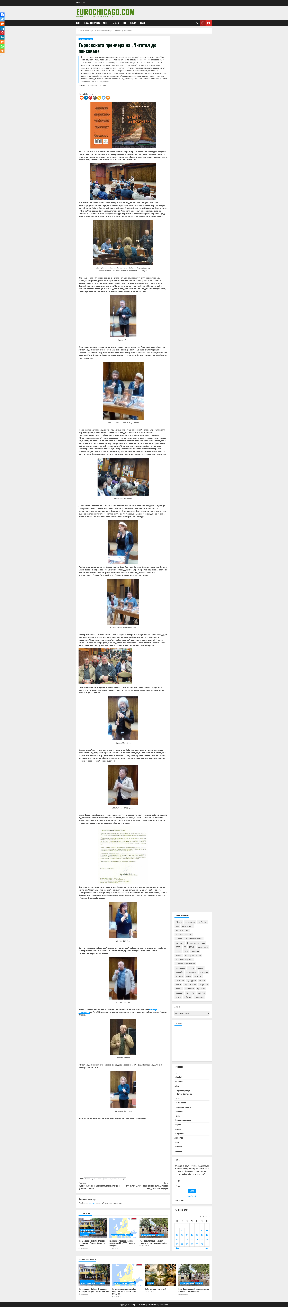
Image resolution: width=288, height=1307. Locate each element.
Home (78, 23)
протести (190, 993)
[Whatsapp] (2, 46)
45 (175, 1072)
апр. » (207, 1248)
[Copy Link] (99, 98)
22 (192, 1239)
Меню (105, 23)
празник (201, 988)
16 (197, 1235)
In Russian (178, 1081)
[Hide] (1, 55)
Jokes (176, 1086)
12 (177, 1235)
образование (190, 984)
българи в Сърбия (193, 955)
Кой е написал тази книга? (160, 1275)
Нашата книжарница (92, 23)
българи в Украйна (184, 959)
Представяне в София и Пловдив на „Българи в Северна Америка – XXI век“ (93, 1228)
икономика (191, 972)
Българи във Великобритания (189, 938)
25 (207, 1239)
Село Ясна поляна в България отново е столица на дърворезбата (154, 1228)
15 (192, 1235)
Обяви (176, 1142)
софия (178, 997)
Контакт (133, 23)
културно (191, 980)
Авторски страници (85, 39)
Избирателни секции (182, 1120)
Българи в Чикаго (183, 934)
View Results (192, 1196)
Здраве (177, 1115)
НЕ (179, 1186)
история (179, 976)
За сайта (115, 23)
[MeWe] (2, 37)
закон (191, 968)
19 (177, 1239)
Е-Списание (84, 1235)
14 (187, 1235)
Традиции (160, 1235)
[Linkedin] (86, 98)
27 (182, 1244)
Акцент (177, 1098)
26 (177, 1244)
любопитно (178, 1137)
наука (178, 984)
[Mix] (2, 42)
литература (178, 1133)
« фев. (177, 1248)
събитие (187, 997)
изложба (179, 972)
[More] (108, 98)
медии (202, 980)
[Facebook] (2, 14)
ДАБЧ (178, 947)
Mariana (83, 85)
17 (202, 1235)
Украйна (195, 951)
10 (202, 1230)
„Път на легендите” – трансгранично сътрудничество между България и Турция (146, 1186)
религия (201, 993)
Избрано (177, 1124)
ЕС (185, 947)
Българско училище (196, 943)
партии (179, 988)
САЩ (186, 951)
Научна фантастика (184, 1094)
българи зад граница (88, 1232)
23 (197, 1239)
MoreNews (152, 1304)
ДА (179, 1181)
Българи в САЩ (182, 930)
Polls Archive (179, 1200)
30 (197, 1244)
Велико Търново (110, 1179)
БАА (177, 926)
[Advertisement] (191, 1044)
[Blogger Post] (95, 98)
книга (188, 976)
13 (182, 1235)
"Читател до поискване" (93, 1179)
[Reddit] (82, 98)
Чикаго (179, 955)
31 (202, 1244)
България (180, 943)
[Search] (197, 23)
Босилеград (187, 926)
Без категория (180, 1102)
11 (207, 1230)
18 (207, 1235)
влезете (91, 1203)
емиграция (180, 968)
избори (200, 968)
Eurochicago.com (105, 11)
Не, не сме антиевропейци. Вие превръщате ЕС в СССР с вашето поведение (123, 1228)
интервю (204, 972)
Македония (203, 947)
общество (203, 984)
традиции (199, 997)
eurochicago (190, 922)
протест (179, 993)
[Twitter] (104, 98)
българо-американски (185, 963)
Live (208, 23)
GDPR (124, 23)
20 (182, 1239)
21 (187, 1239)
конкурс (197, 976)
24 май (179, 922)
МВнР (191, 947)
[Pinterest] (90, 98)
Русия (178, 951)
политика (129, 1235)
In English (203, 922)
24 (202, 1239)
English (142, 23)
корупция (180, 980)
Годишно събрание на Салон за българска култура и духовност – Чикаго (99, 1186)
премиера (121, 1179)
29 (192, 1244)
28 (187, 1244)
